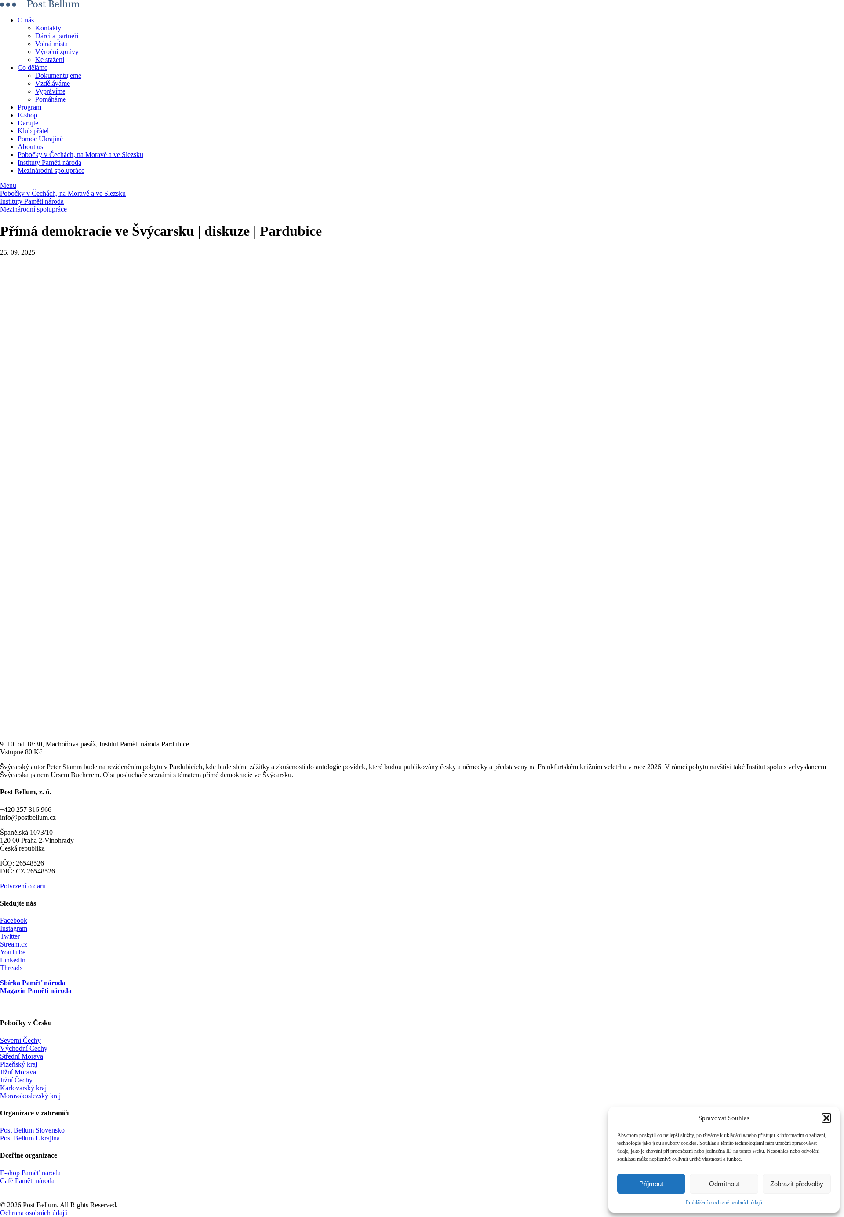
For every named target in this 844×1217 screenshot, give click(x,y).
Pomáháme (50, 99)
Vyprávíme (50, 91)
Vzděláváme (52, 83)
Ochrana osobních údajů (34, 1213)
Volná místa (51, 44)
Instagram (13, 928)
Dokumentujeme (58, 75)
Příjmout (651, 1184)
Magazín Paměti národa (36, 990)
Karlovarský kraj (23, 1088)
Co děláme (32, 67)
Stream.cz (13, 944)
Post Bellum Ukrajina (30, 1138)
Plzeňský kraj (18, 1064)
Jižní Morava (18, 1072)
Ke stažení (49, 59)
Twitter (10, 936)
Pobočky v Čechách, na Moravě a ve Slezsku (80, 154)
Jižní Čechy (16, 1080)
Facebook (13, 920)
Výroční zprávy (57, 51)
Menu (8, 185)
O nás (26, 20)
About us (30, 146)
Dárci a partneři (56, 36)
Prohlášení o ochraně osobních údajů (724, 1202)
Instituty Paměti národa (49, 162)
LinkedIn (12, 960)
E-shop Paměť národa (30, 1173)
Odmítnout (724, 1184)
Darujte (28, 123)
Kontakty (48, 28)
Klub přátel (33, 131)
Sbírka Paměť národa (32, 983)
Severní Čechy (20, 1040)
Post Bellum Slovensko (32, 1130)
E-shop (27, 115)
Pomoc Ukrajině (40, 139)
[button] (826, 1118)
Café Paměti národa (27, 1180)
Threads (11, 968)
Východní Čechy (23, 1048)
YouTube (12, 952)
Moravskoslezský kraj (30, 1096)
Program (29, 107)
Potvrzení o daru (23, 886)
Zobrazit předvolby (796, 1184)
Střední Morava (21, 1056)
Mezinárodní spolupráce (51, 170)
